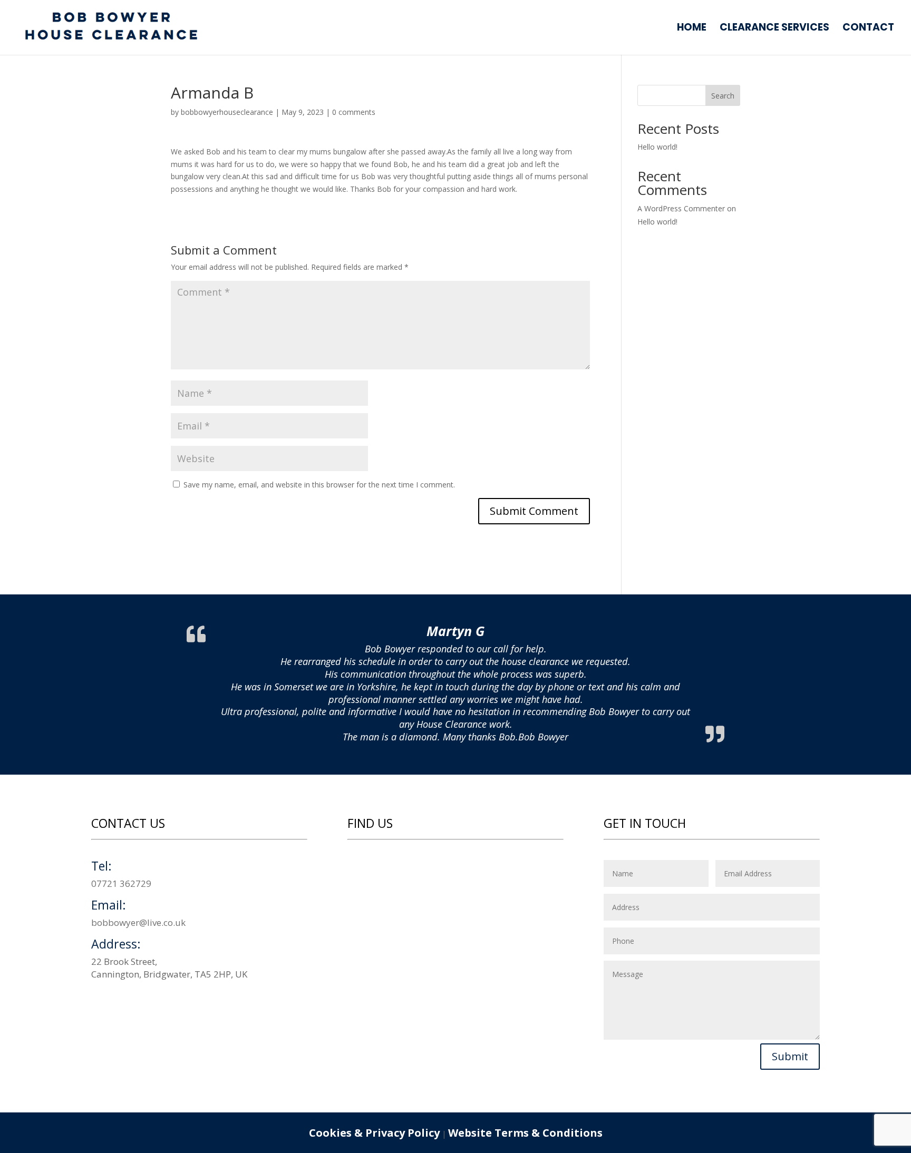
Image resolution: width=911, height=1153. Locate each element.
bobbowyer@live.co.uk (138, 922)
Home (691, 29)
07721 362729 (121, 883)
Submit (790, 1056)
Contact (868, 29)
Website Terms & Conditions (525, 1133)
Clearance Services (774, 29)
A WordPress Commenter (681, 208)
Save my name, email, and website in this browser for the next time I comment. (319, 485)
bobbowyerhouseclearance (227, 112)
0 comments (353, 112)
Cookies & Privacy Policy (374, 1133)
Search (722, 96)
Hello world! (657, 147)
